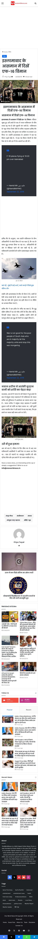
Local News (28, 900)
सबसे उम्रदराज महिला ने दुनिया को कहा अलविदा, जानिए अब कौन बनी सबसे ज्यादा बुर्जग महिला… (28, 652)
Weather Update (7, 907)
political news (18, 903)
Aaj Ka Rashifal (19, 890)
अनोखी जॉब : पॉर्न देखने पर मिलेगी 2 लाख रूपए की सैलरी (9, 626)
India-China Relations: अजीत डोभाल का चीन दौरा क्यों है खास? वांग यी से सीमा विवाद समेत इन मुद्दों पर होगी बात (25, 719)
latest (4, 900)
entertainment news (19, 893)
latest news (12, 900)
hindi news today (7, 897)
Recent (28, 710)
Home (5, 52)
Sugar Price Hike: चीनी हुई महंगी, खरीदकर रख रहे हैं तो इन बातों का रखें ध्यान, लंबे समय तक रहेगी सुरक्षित (25, 764)
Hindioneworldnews (20, 897)
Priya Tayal (8, 76)
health (29, 893)
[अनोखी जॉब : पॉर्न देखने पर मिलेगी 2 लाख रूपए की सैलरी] (10, 616)
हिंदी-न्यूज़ (28, 520)
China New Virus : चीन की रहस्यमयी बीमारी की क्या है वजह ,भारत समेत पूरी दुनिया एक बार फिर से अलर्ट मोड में (28, 626)
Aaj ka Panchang (7, 890)
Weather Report (29, 903)
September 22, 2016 (15, 192)
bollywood (29, 890)
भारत (30, 516)
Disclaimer (32, 922)
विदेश (10, 52)
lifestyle (20, 900)
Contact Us (19, 925)
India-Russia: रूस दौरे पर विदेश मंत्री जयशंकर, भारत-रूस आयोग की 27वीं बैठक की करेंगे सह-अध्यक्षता (25, 731)
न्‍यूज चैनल (10, 516)
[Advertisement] (19, 27)
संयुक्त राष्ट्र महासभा (14, 520)
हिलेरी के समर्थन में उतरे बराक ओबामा (27, 674)
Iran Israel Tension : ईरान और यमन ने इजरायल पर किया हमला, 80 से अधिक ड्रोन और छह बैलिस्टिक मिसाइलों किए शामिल (9, 651)
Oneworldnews (7, 903)
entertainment (7, 893)
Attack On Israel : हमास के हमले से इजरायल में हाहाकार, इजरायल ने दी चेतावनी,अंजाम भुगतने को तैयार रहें (9, 678)
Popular (9, 710)
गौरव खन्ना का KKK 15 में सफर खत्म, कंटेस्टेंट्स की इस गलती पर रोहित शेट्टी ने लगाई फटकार (25, 753)
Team (25, 922)
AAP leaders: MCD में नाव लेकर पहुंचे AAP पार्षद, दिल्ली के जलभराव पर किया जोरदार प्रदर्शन (25, 743)
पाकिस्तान (21, 516)
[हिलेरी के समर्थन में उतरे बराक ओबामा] (28, 666)
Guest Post (11, 922)
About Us (20, 922)
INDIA (30, 897)
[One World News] (19, 3)
